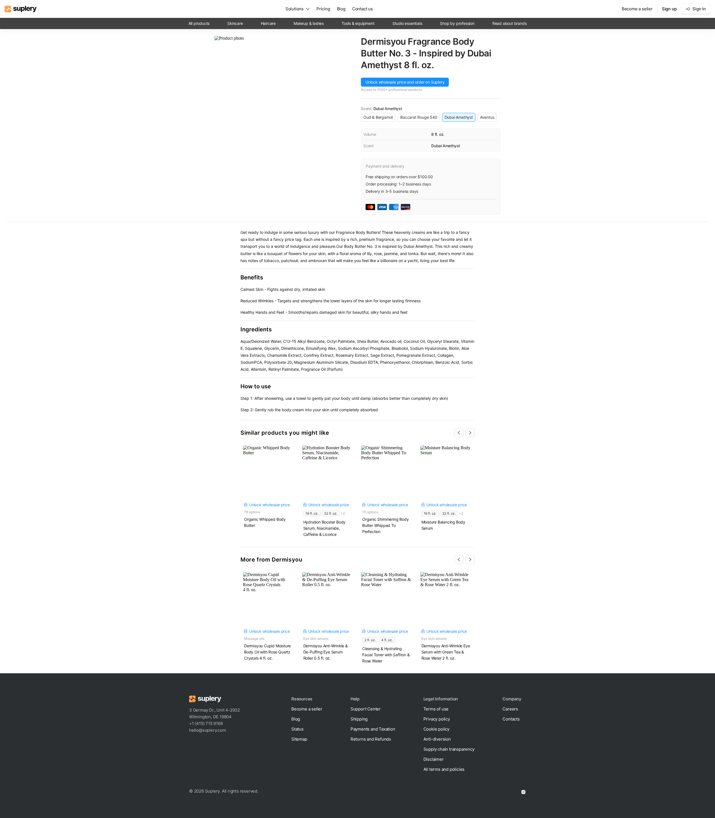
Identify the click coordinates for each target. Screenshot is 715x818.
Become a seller (637, 8)
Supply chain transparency (449, 749)
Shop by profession (457, 23)
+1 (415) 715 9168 (206, 723)
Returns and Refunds (371, 739)
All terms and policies (444, 769)
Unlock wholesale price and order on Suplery (404, 82)
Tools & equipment (358, 23)
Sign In (699, 8)
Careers (510, 709)
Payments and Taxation (373, 729)
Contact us (362, 8)
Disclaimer (433, 759)
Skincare (235, 23)
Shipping (359, 719)
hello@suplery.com (207, 730)
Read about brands (509, 23)
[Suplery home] (20, 9)
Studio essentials (407, 23)
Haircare (268, 23)
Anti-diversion (437, 739)
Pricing (323, 8)
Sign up (669, 8)
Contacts (510, 719)
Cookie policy (436, 729)
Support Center (366, 709)
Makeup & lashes (309, 23)
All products (199, 23)
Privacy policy (436, 719)
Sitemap (299, 739)
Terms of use (436, 709)
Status (297, 729)
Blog (341, 8)
